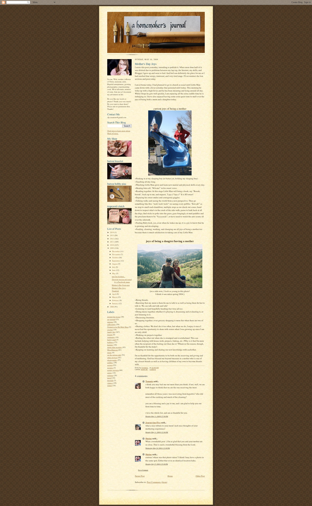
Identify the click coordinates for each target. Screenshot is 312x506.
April (114, 294)
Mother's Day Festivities (121, 285)
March (114, 297)
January (115, 303)
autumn (110, 322)
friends (109, 334)
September (116, 260)
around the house (113, 317)
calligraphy (111, 324)
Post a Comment (143, 470)
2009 (112, 248)
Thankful (115, 291)
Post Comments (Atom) (157, 482)
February (115, 300)
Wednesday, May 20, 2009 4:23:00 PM (157, 448)
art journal (111, 319)
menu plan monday (114, 347)
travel (109, 378)
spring (109, 373)
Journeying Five (153, 422)
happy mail (111, 339)
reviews (110, 368)
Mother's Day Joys (119, 288)
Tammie (149, 381)
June (114, 270)
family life (111, 332)
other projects (112, 357)
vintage (110, 383)
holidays (110, 342)
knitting (110, 345)
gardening (111, 337)
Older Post (200, 475)
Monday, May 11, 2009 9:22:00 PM (156, 432)
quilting (110, 362)
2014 (112, 232)
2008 (112, 306)
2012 (112, 238)
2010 (112, 245)
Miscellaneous (112, 350)
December (116, 251)
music (109, 352)
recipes (109, 365)
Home (170, 475)
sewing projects (113, 370)
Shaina (148, 438)
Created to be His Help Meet (117, 327)
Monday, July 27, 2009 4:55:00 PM (156, 464)
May (114, 273)
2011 (112, 241)
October (115, 257)
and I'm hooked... (118, 276)
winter (109, 385)
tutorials (110, 380)
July (114, 267)
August (115, 264)
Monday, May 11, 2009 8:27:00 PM (156, 416)
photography (112, 360)
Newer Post (140, 475)
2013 (112, 235)
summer (110, 375)
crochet (110, 329)
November (116, 254)
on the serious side (114, 355)
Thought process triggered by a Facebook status (122, 280)
